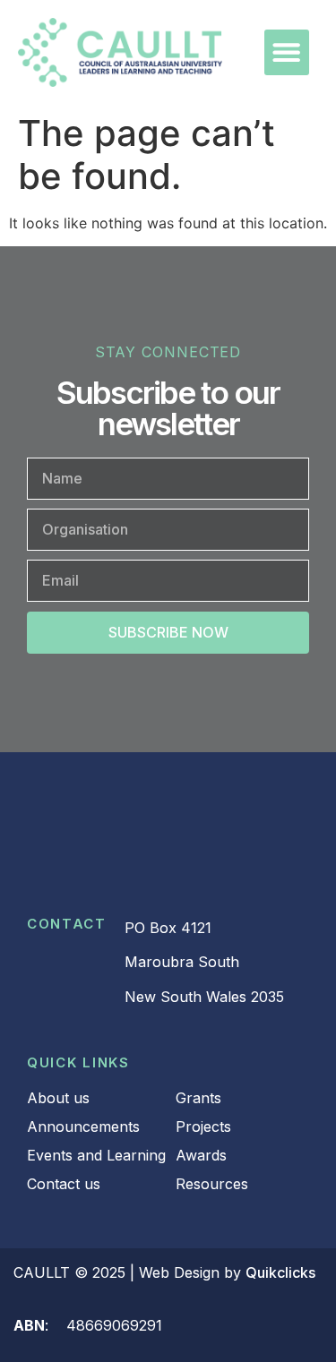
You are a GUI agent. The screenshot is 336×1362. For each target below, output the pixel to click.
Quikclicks (280, 1272)
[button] (286, 52)
